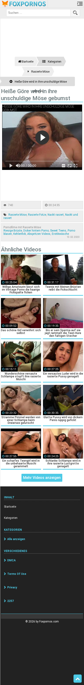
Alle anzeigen (16, 539)
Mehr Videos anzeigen (42, 477)
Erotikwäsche (60, 233)
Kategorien (11, 518)
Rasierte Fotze (37, 214)
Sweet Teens (58, 230)
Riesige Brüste (13, 230)
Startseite (10, 506)
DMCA (11, 560)
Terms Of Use (16, 574)
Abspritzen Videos (38, 233)
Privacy (12, 587)
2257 (10, 601)
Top (78, 678)
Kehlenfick (19, 233)
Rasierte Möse (17, 214)
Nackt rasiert (56, 214)
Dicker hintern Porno (36, 230)
